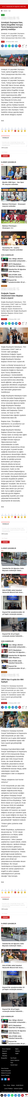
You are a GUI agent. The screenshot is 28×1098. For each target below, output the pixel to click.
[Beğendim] (2, 128)
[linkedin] (16, 46)
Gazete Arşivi (13, 1065)
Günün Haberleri (14, 1060)
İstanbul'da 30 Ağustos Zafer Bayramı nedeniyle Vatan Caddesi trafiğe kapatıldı (13, 570)
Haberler (5, 10)
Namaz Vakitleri (5, 1075)
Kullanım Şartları (18, 1088)
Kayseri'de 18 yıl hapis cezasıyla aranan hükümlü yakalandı (12, 635)
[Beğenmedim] (12, 128)
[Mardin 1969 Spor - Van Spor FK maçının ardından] (14, 173)
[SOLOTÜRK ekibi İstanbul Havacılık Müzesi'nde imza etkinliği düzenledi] (14, 581)
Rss (5, 1085)
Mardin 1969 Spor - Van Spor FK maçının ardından (13, 183)
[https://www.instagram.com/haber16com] (8, 1079)
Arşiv (11, 1062)
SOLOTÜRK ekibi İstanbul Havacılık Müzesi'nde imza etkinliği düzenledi (12, 591)
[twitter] (6, 46)
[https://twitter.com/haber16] (5, 1079)
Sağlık (17, 1053)
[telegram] (12, 46)
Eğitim (17, 1049)
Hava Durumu (5, 1068)
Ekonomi (4, 1051)
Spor (10, 10)
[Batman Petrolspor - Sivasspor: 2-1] (14, 216)
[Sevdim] (9, 128)
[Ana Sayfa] (1, 11)
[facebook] (2, 46)
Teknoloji (4, 1055)
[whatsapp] (9, 46)
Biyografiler (4, 1058)
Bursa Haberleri (6, 1049)
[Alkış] (5, 128)
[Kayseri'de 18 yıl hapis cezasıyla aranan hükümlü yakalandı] (14, 624)
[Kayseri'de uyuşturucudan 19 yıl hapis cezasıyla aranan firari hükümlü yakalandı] (14, 603)
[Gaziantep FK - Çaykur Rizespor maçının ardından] (14, 238)
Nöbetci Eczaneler (6, 1073)
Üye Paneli (13, 1058)
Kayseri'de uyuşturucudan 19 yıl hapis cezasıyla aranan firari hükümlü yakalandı (13, 613)
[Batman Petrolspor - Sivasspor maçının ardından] (14, 195)
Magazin (4, 1053)
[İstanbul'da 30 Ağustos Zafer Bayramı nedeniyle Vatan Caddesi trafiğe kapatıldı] (14, 559)
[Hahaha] (18, 128)
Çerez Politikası (8, 1088)
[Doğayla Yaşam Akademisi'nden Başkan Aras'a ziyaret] (14, 335)
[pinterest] (19, 46)
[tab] (5, 138)
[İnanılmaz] (21, 128)
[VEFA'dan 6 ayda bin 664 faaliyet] (14, 719)
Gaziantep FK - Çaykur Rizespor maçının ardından (12, 249)
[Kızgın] (15, 128)
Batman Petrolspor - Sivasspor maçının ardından (14, 205)
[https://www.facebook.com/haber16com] (2, 1079)
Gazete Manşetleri (6, 1070)
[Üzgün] (25, 128)
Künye (8, 1085)
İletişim (13, 1085)
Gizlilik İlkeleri (19, 1085)
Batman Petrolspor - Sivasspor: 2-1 (9, 227)
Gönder (5, 156)
